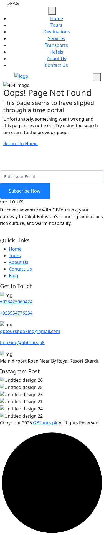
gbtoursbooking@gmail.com (30, 331)
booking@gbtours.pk (22, 342)
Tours (56, 25)
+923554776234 (16, 313)
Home (56, 18)
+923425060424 (16, 302)
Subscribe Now (25, 191)
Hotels (56, 52)
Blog (13, 276)
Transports (56, 45)
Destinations (56, 32)
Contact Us (56, 65)
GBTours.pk (45, 423)
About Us (56, 58)
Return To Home (20, 143)
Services (56, 38)
